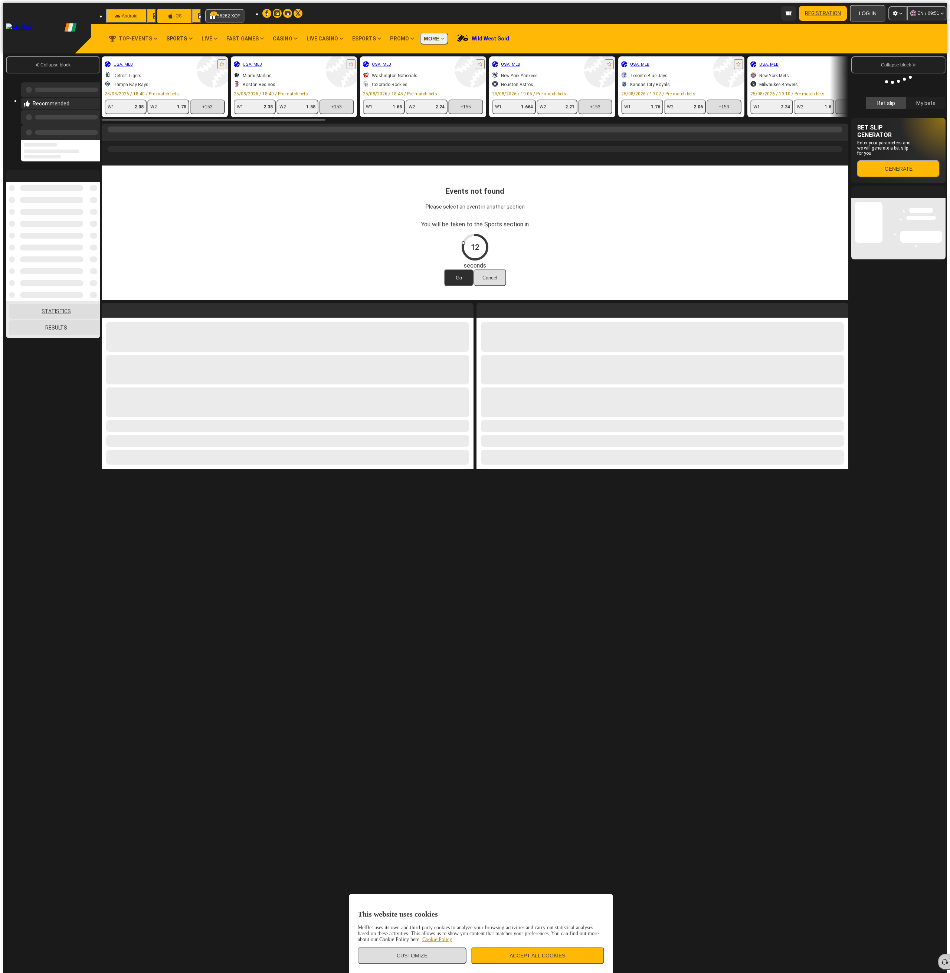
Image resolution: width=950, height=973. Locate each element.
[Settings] (897, 13)
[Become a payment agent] (788, 13)
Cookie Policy (437, 939)
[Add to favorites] (221, 64)
